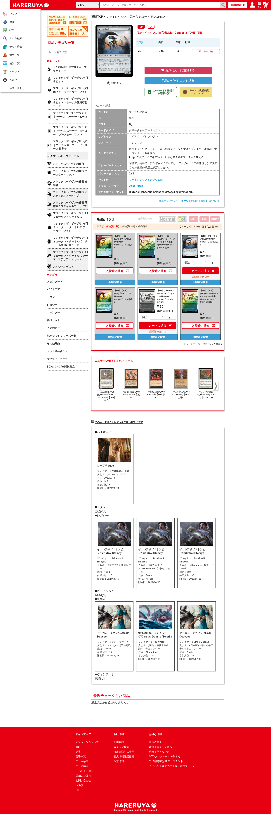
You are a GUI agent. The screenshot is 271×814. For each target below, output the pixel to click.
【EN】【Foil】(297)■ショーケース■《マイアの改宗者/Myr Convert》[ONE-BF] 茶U (209, 296)
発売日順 (142, 226)
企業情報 (119, 761)
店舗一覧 (14, 63)
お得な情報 (155, 734)
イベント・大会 (85, 770)
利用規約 (119, 742)
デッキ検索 (15, 38)
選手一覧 (14, 54)
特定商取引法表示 (124, 751)
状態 (140, 42)
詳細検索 (236, 5)
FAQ (78, 790)
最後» (215, 226)
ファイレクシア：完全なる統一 (147, 179)
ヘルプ (13, 79)
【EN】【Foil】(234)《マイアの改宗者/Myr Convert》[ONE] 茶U (123, 296)
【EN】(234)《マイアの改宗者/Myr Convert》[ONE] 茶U (209, 240)
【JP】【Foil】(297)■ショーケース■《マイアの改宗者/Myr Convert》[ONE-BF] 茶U (166, 242)
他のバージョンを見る (179, 80)
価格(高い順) (128, 226)
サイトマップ (83, 734)
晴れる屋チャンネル (160, 746)
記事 (12, 30)
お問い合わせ (17, 88)
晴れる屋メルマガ (159, 751)
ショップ (14, 13)
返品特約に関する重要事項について (200, 201)
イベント (14, 71)
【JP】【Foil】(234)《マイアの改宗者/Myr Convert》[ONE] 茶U (123, 242)
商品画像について (168, 201)
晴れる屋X (155, 742)
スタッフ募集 (121, 746)
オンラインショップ (87, 742)
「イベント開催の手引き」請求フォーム (172, 766)
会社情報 (119, 734)
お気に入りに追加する (180, 70)
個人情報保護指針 (124, 756)
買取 (12, 21)
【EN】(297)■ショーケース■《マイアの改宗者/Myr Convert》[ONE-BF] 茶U (166, 296)
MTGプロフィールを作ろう (164, 756)
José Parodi (136, 185)
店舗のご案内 (83, 775)
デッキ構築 (15, 46)
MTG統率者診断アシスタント (166, 761)
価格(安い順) (112, 226)
